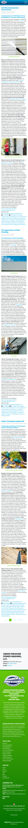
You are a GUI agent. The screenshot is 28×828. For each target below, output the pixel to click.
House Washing (7, 747)
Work (4, 769)
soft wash (21, 21)
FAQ (4, 772)
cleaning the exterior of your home (18, 99)
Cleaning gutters (19, 519)
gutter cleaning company (18, 437)
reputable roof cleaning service (8, 379)
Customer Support (17, 810)
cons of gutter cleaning (6, 608)
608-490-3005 (12, 663)
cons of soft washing (18, 407)
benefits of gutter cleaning (7, 605)
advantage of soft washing (17, 406)
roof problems (18, 304)
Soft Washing (6, 215)
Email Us (9, 665)
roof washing (13, 412)
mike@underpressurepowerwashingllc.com (14, 790)
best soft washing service (12, 216)
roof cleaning (13, 245)
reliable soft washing (15, 219)
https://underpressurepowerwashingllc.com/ (11, 213)
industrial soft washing (11, 218)
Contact (5, 776)
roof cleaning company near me (13, 411)
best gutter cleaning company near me (15, 606)
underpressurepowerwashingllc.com (15, 794)
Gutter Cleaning (6, 603)
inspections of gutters (6, 490)
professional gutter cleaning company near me (12, 614)
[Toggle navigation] (25, 2)
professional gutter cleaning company (15, 612)
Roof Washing (6, 406)
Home (4, 767)
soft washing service (6, 224)
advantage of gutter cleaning (19, 603)
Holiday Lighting (7, 760)
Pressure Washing (7, 745)
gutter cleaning (16, 608)
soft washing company (9, 223)
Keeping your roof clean (10, 325)
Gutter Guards (6, 753)
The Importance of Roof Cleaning (10, 231)
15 (19, 620)
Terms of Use (9, 810)
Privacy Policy (21, 808)
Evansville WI (6, 778)
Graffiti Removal (7, 757)
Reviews (5, 771)
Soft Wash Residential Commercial (9, 9)
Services (5, 743)
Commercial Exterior (8, 750)
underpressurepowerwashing (7, 13)
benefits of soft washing (7, 407)
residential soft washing (16, 221)
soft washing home (20, 223)
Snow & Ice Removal (8, 759)
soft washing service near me (18, 224)
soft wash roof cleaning (11, 414)
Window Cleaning (7, 755)
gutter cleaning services (7, 611)
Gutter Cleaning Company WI (12, 421)
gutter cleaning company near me (18, 609)
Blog (4, 774)
